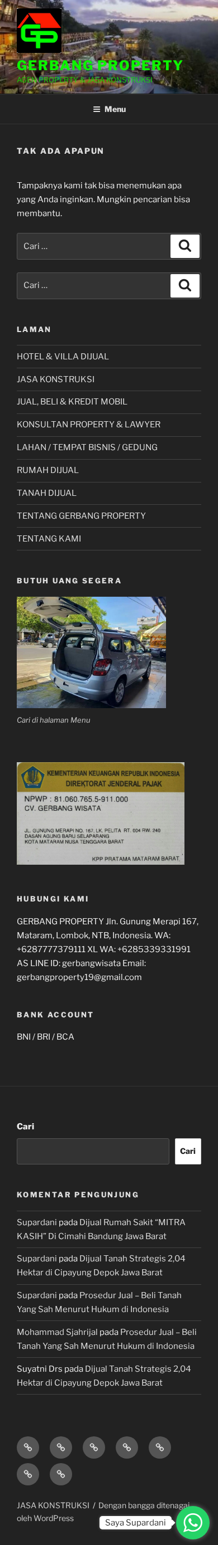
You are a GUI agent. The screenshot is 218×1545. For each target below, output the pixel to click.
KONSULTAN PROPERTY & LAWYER (88, 425)
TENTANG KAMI (49, 539)
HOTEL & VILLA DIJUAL (63, 357)
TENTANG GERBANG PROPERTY (81, 516)
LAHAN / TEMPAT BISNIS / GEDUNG (87, 447)
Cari (25, 1127)
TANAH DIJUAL (47, 493)
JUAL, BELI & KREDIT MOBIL (72, 402)
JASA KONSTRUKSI (55, 379)
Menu (115, 109)
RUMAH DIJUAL (48, 470)
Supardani (37, 1222)
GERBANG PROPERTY (100, 65)
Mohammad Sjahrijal (57, 1332)
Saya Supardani (135, 1523)
